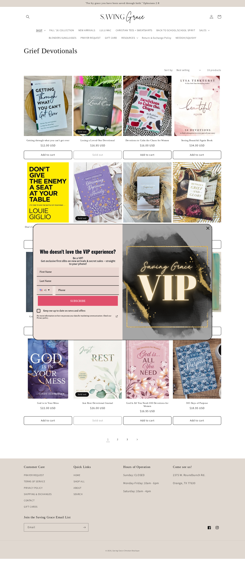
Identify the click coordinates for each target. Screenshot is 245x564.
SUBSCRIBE (77, 301)
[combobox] (45, 290)
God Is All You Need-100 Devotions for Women (147, 404)
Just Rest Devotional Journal (97, 403)
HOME (77, 475)
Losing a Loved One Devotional (98, 140)
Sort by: (168, 70)
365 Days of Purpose (197, 403)
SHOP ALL (79, 481)
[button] (28, 17)
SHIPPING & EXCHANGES (38, 494)
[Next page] (137, 439)
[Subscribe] (84, 527)
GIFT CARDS (30, 506)
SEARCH (78, 494)
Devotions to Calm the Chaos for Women (147, 140)
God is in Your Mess (48, 403)
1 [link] (108, 439)
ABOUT (77, 487)
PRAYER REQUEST (34, 475)
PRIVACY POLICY (33, 487)
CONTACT (29, 500)
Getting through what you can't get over (48, 140)
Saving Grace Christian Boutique (126, 550)
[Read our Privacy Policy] (117, 316)
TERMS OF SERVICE (34, 481)
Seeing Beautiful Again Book (197, 140)
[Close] (208, 228)
